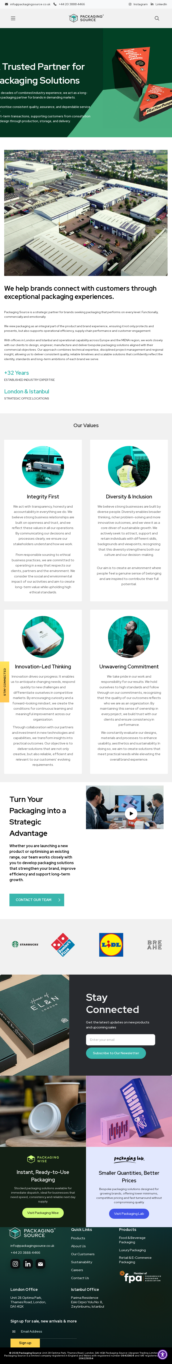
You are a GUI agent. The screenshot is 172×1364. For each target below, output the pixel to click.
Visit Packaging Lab (129, 1213)
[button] (13, 18)
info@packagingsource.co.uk (32, 1246)
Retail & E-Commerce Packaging (135, 1260)
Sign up (25, 1343)
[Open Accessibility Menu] (162, 1354)
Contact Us (80, 1278)
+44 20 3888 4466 (25, 1253)
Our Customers (83, 1254)
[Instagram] (15, 1264)
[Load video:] (125, 807)
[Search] (157, 18)
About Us (78, 1246)
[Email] (40, 1264)
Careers (77, 1270)
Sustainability (81, 1262)
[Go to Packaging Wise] (32, 1233)
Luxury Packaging (132, 1250)
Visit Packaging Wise (43, 1213)
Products (78, 1238)
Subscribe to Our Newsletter (116, 1053)
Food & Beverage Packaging (132, 1240)
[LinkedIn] (28, 1264)
